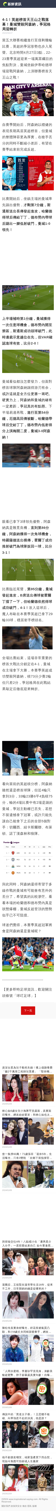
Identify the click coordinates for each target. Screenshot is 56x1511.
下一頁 (28, 1010)
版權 (34, 1506)
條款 (24, 1506)
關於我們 (6, 1506)
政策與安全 (16, 1506)
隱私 (29, 1506)
